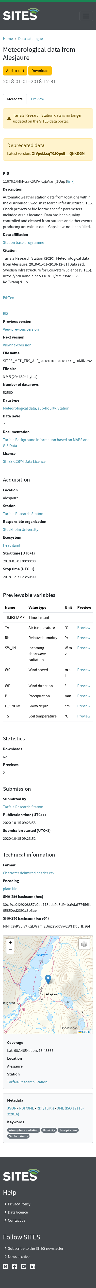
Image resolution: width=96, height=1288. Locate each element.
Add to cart (15, 70)
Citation (9, 250)
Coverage (15, 1042)
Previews (10, 764)
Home (8, 38)
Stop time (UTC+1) (18, 569)
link (70, 181)
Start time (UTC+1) (19, 553)
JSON (12, 1108)
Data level (11, 416)
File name (11, 353)
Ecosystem (12, 537)
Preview (37, 99)
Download (40, 70)
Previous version (17, 321)
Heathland (11, 545)
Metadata (15, 1100)
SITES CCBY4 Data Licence (24, 461)
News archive (19, 1256)
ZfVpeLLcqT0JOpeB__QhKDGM (58, 153)
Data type (11, 400)
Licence (9, 453)
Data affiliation (15, 234)
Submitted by (14, 799)
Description (12, 189)
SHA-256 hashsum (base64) (26, 918)
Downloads (12, 748)
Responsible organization (24, 521)
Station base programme (23, 242)
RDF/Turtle (46, 1108)
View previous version (21, 329)
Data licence (18, 1212)
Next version (13, 337)
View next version (17, 345)
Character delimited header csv (28, 873)
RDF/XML (27, 1108)
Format (9, 865)
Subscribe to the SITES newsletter (36, 1248)
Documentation (16, 431)
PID (6, 173)
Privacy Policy (19, 1204)
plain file (10, 888)
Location (10, 490)
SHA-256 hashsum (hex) (23, 896)
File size (9, 368)
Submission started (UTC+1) (27, 830)
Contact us (16, 1220)
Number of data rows (21, 384)
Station (9, 505)
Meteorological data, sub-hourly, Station (36, 408)
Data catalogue (30, 38)
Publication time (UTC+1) (24, 814)
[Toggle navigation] (86, 16)
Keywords (15, 1122)
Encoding (11, 880)
